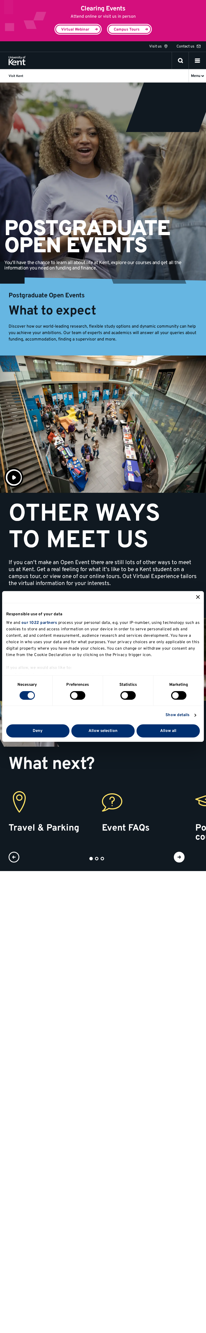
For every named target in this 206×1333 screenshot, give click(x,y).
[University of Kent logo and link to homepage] (17, 60)
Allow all (168, 731)
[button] (197, 60)
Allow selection (103, 731)
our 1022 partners (39, 622)
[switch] (77, 695)
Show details (177, 715)
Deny (38, 731)
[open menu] (197, 60)
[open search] (180, 60)
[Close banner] (198, 597)
